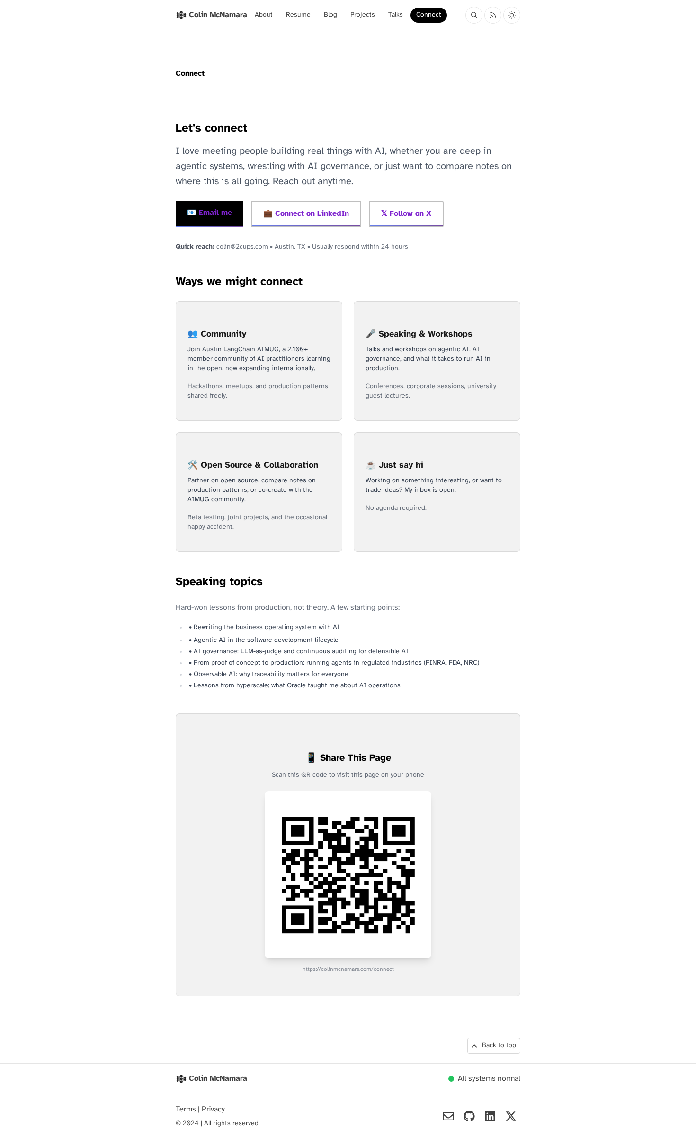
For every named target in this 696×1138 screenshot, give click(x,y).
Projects (362, 14)
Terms (187, 1109)
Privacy (213, 1109)
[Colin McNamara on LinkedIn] (490, 1116)
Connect (428, 14)
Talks (395, 14)
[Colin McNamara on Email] (448, 1116)
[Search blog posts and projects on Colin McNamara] (473, 15)
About (264, 14)
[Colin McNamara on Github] (469, 1116)
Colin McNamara (218, 1079)
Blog (330, 14)
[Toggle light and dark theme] (511, 15)
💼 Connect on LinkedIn (306, 214)
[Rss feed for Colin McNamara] (492, 15)
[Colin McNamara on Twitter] (510, 1116)
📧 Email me (209, 213)
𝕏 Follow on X (406, 214)
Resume (298, 14)
